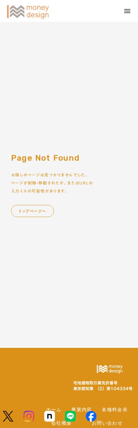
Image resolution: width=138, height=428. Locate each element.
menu (127, 11)
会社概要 (61, 423)
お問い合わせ (107, 423)
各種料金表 (115, 409)
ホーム (54, 409)
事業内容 (81, 409)
